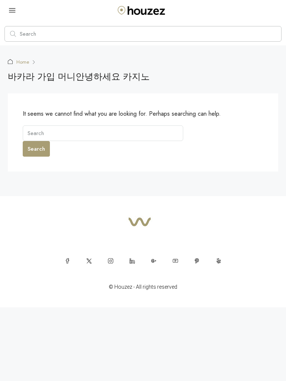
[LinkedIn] (132, 261)
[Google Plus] (153, 261)
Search (36, 149)
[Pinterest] (197, 261)
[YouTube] (175, 261)
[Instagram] (110, 261)
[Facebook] (67, 261)
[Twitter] (89, 261)
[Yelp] (218, 261)
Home (22, 61)
